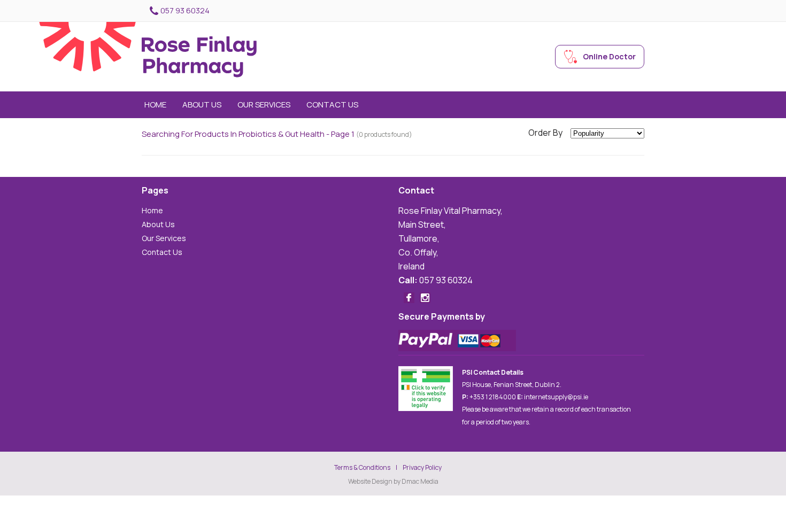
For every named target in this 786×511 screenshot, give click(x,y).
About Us (201, 104)
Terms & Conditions (362, 467)
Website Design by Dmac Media (393, 481)
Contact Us (332, 104)
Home (155, 104)
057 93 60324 (185, 10)
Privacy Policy (422, 467)
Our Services (263, 104)
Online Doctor (609, 56)
